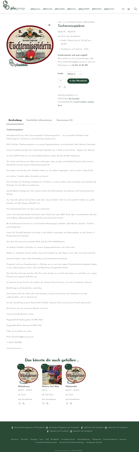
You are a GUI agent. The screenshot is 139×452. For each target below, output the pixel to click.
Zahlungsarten (96, 439)
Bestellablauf (55, 439)
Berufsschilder (89, 22)
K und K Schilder (80, 102)
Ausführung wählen (21, 367)
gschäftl (84, 9)
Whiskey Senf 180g (50, 387)
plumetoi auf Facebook (59, 431)
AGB (47, 439)
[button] (49, 25)
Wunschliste (24, 439)
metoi (71, 9)
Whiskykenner (24, 387)
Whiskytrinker (71, 387)
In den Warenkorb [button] (45, 367)
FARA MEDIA (76, 451)
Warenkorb (34, 439)
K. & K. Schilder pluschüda (72, 22)
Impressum (122, 439)
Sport (60, 105)
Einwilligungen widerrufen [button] (94, 442)
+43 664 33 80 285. (79, 65)
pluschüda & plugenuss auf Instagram (64, 427)
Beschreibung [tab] (15, 120)
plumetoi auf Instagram (82, 431)
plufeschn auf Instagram (118, 427)
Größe (60, 74)
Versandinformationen (68, 439)
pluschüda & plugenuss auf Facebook (29, 427)
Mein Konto (15, 439)
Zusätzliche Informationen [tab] (39, 120)
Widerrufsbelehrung (83, 439)
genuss (35, 9)
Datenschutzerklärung (110, 439)
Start (60, 22)
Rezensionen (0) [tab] (65, 120)
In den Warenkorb (78, 81)
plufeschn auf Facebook (93, 427)
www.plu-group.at (14, 348)
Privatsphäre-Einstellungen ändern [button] (46, 442)
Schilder (91, 102)
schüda (60, 9)
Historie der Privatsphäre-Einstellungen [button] (71, 442)
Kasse (41, 439)
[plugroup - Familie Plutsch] (14, 5)
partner (109, 9)
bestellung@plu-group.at (22, 337)
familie (97, 9)
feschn (47, 9)
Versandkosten (75, 36)
